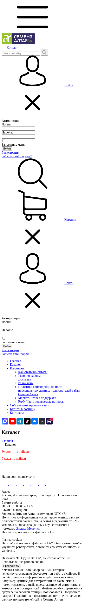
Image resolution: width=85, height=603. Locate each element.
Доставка (24, 379)
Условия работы (29, 375)
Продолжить (11, 565)
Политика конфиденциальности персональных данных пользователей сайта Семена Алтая (49, 390)
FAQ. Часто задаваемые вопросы (41, 401)
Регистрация (10, 152)
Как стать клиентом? (32, 372)
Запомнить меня (13, 144)
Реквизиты (25, 383)
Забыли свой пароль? (17, 156)
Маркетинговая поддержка (37, 398)
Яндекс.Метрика (28, 528)
